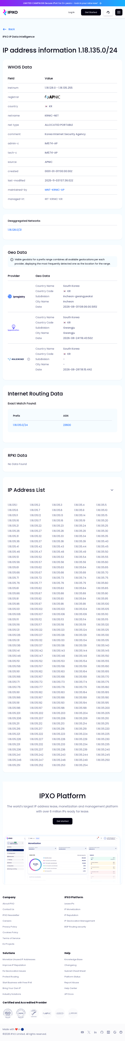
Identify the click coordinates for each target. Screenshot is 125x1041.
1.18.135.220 (103, 729)
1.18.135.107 (36, 614)
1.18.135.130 (102, 635)
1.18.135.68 (58, 572)
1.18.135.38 (58, 541)
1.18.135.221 (14, 734)
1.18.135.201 (14, 713)
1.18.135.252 (36, 765)
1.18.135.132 (36, 640)
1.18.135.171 (14, 682)
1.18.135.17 (35, 520)
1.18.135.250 (103, 760)
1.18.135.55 (102, 557)
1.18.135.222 (36, 734)
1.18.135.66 (14, 572)
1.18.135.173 (58, 682)
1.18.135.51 (13, 557)
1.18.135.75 (102, 578)
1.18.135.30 (102, 531)
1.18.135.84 (80, 588)
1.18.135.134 (80, 640)
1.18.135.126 (14, 635)
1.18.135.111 (13, 619)
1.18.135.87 (36, 593)
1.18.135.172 (36, 682)
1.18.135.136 (14, 645)
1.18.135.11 (13, 515)
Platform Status (72, 976)
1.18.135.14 (79, 515)
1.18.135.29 (80, 531)
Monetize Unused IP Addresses (19, 959)
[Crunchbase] (108, 1032)
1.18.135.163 (58, 671)
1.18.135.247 (36, 760)
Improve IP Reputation (14, 965)
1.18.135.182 (36, 692)
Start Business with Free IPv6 (17, 982)
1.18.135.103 (58, 609)
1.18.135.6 (13, 510)
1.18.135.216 (14, 729)
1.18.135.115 (102, 619)
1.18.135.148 (58, 656)
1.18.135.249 (81, 760)
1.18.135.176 (14, 687)
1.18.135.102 (36, 609)
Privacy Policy (10, 926)
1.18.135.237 (36, 749)
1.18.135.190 (102, 697)
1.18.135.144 (80, 651)
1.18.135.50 (102, 552)
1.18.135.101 (14, 609)
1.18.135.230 (103, 739)
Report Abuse (71, 982)
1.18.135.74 (80, 578)
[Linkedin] (95, 1032)
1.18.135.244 (81, 755)
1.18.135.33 (58, 536)
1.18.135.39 (80, 541)
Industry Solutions (12, 994)
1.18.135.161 (14, 671)
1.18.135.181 (14, 692)
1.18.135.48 (58, 552)
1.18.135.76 (14, 583)
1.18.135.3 (57, 505)
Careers (7, 920)
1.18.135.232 (36, 744)
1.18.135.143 (58, 651)
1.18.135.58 (58, 562)
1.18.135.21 (13, 526)
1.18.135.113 (58, 619)
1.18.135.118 (58, 624)
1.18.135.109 (80, 614)
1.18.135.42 (36, 546)
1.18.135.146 (14, 656)
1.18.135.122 (36, 630)
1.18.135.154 (80, 661)
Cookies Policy (10, 932)
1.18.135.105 (102, 609)
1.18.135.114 (80, 619)
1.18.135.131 (14, 640)
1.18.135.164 (80, 671)
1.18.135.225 (103, 734)
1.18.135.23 (58, 526)
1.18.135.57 (36, 562)
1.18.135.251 (14, 765)
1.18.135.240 (103, 749)
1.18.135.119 (80, 624)
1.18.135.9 (79, 510)
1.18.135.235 (103, 744)
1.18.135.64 (80, 567)
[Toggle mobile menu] (118, 12)
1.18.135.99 (80, 604)
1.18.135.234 (81, 744)
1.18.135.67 (36, 572)
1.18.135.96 (14, 604)
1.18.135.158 (58, 666)
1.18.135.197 (36, 708)
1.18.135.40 (102, 541)
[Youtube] (82, 1032)
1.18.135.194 (80, 703)
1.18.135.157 (36, 666)
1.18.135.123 (58, 630)
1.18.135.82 (36, 588)
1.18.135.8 (57, 510)
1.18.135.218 (58, 729)
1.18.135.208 (58, 718)
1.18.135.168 (58, 677)
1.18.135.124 (80, 630)
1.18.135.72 (36, 578)
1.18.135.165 (102, 671)
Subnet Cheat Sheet (75, 971)
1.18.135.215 (102, 723)
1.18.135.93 (58, 598)
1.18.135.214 (80, 723)
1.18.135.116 (14, 624)
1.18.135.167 (36, 677)
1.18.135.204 (81, 713)
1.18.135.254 (81, 765)
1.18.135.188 (58, 697)
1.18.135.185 (102, 692)
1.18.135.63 (58, 567)
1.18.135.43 (58, 546)
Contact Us (8, 909)
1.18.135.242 (36, 755)
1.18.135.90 (102, 593)
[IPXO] (10, 12)
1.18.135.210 (102, 718)
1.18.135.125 (102, 630)
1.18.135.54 (80, 557)
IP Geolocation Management (79, 920)
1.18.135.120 (102, 624)
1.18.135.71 (13, 578)
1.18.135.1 (12, 505)
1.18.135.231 (14, 744)
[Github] (102, 1032)
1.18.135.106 (14, 614)
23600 (67, 425)
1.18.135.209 (80, 718)
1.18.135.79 (80, 583)
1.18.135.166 (14, 677)
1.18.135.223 (58, 734)
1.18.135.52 (36, 557)
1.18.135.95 (102, 598)
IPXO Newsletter (11, 915)
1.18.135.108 (58, 614)
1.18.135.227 (36, 739)
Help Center (70, 988)
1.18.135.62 (36, 567)
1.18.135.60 (102, 562)
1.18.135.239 (80, 749)
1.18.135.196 (14, 708)
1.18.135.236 (14, 749)
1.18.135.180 (102, 687)
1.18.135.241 (14, 755)
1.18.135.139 (80, 645)
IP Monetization (72, 909)
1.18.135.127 (36, 635)
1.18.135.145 (102, 651)
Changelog (70, 965)
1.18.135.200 (103, 708)
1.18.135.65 (102, 567)
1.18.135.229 (80, 739)
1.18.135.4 (79, 505)
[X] (89, 1032)
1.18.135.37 (36, 541)
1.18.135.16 (13, 520)
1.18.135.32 (36, 536)
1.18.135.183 (58, 692)
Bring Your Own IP (12, 988)
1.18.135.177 (36, 687)
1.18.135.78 (58, 583)
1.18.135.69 (80, 572)
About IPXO (8, 903)
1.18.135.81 (13, 588)
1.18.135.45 (102, 546)
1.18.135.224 (81, 734)
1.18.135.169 (80, 677)
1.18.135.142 (36, 651)
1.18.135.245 (103, 755)
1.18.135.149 (80, 656)
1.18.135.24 (80, 526)
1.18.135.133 (58, 640)
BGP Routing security (75, 926)
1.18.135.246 (14, 760)
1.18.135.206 (14, 718)
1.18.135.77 (36, 583)
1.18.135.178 (58, 687)
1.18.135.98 (58, 604)
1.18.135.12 (35, 515)
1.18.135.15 (101, 515)
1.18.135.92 (36, 598)
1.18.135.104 (80, 609)
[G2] (115, 1032)
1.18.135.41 (13, 546)
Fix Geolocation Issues (14, 971)
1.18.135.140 (102, 645)
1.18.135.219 (80, 729)
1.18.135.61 (13, 567)
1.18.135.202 (36, 713)
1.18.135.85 (102, 588)
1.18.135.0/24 (20, 425)
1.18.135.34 (80, 536)
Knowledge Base (73, 959)
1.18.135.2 (35, 505)
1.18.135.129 (80, 635)
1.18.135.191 (14, 703)
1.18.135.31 (13, 536)
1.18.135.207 (36, 718)
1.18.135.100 (102, 604)
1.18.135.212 (36, 723)
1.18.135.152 (36, 661)
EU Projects (8, 944)
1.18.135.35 (102, 536)
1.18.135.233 (58, 744)
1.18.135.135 (102, 640)
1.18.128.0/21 (15, 230)
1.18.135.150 (102, 656)
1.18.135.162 (36, 671)
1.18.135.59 (80, 562)
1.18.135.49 (80, 552)
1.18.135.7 (35, 510)
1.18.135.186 (14, 697)
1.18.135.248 (59, 760)
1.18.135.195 (102, 703)
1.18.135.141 (14, 651)
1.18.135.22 (36, 526)
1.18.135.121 (14, 630)
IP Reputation (71, 915)
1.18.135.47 (36, 552)
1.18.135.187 (36, 697)
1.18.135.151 (14, 661)
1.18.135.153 (58, 661)
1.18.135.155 (102, 661)
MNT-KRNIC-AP (54, 190)
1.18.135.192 (36, 703)
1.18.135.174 (80, 682)
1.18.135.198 (58, 708)
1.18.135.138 (58, 645)
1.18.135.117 (36, 624)
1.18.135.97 (36, 604)
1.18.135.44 (80, 546)
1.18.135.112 (36, 619)
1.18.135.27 (36, 531)
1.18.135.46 (14, 552)
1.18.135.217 (36, 729)
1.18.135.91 (13, 598)
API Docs (69, 994)
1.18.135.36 (14, 541)
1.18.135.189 (80, 697)
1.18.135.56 (14, 562)
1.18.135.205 (103, 713)
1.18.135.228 (58, 739)
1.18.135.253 (58, 765)
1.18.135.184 (80, 692)
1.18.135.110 (102, 614)
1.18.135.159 (80, 666)
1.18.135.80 (102, 583)
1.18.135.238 (58, 749)
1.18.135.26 (14, 531)
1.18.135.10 (101, 510)
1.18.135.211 (14, 723)
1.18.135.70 (102, 572)
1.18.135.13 (57, 515)
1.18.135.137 (36, 645)
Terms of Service (11, 938)
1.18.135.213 (58, 723)
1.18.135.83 (58, 588)
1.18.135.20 (102, 520)
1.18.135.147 (36, 656)
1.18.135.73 (58, 578)
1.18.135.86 (14, 593)
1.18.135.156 (14, 666)
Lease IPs (69, 903)
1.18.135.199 (80, 708)
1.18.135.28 (58, 531)
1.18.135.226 (14, 739)
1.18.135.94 (80, 598)
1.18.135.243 (58, 755)
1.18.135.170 (102, 677)
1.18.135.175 (102, 682)
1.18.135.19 (79, 520)
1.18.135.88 (58, 593)
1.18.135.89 (80, 593)
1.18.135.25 (102, 526)
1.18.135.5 (101, 505)
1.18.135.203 (58, 713)
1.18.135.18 (57, 520)
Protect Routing (11, 976)
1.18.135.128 (58, 635)
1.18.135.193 (58, 703)
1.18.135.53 (58, 557)
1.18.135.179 (80, 687)
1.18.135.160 (102, 666)
